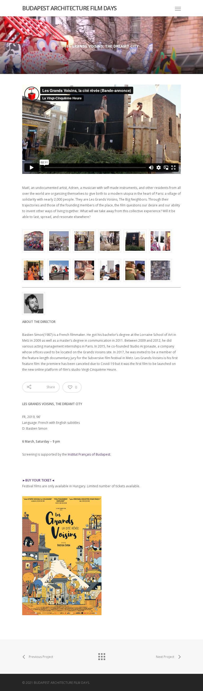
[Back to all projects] (101, 655)
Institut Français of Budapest (89, 454)
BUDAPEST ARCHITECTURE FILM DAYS (69, 8)
